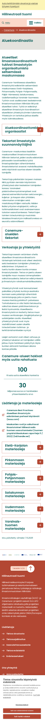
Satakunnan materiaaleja (15, 494)
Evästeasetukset (22, 705)
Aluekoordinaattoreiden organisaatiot (23, 129)
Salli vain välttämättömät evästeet (22, 710)
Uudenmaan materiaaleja (15, 509)
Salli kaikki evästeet (22, 716)
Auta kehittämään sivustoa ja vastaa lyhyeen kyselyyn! (20, 5)
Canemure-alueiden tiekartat (14, 234)
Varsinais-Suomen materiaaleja (15, 525)
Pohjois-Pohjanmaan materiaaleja (15, 478)
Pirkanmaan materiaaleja (15, 462)
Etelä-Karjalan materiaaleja (16, 447)
